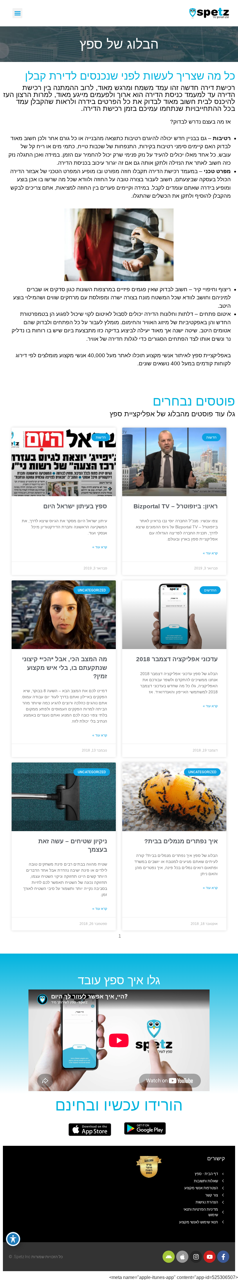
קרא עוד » (210, 553)
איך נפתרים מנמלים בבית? (181, 841)
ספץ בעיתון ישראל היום (75, 506)
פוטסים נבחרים (194, 401)
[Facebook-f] (223, 1257)
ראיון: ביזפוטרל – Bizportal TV (176, 506)
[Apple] (182, 1257)
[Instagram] (196, 1257)
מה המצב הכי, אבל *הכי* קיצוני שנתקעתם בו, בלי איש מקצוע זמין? (64, 667)
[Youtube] (209, 1257)
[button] (17, 13)
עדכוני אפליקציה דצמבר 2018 (177, 659)
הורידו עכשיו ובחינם (119, 1105)
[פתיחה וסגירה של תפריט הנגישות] (13, 1239)
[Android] (169, 1257)
